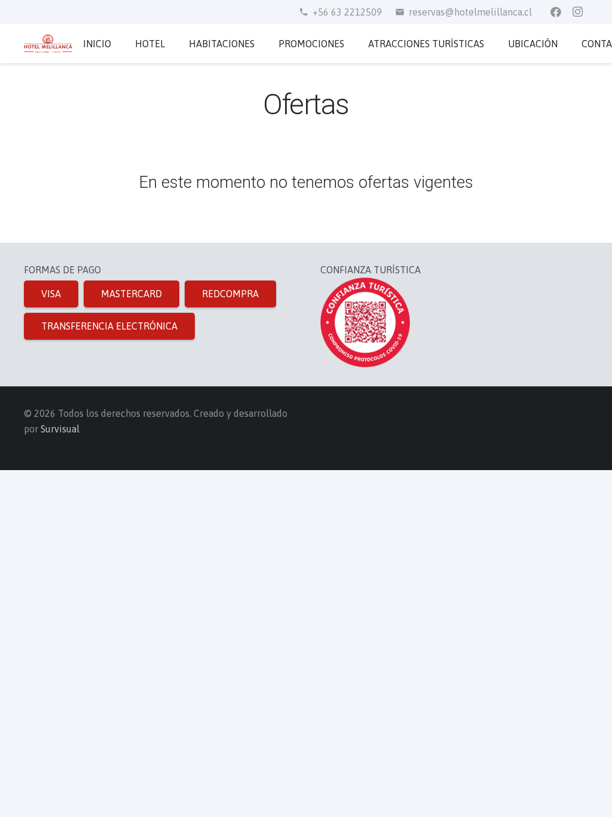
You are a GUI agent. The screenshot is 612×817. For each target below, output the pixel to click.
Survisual (60, 428)
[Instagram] (577, 12)
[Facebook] (556, 12)
